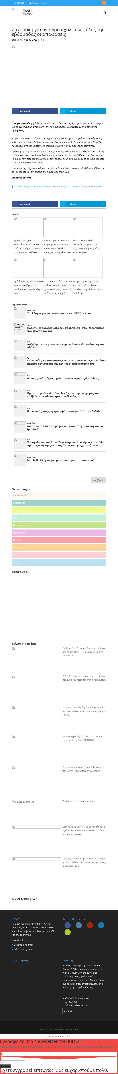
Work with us (20, 940)
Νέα (42, 39)
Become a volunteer (24, 944)
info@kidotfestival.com (76, 1005)
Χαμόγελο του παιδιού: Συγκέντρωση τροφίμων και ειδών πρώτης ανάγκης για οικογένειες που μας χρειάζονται (65, 444)
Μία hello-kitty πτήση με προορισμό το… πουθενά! (60, 460)
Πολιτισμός (19, 532)
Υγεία (29, 325)
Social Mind (72, 1029)
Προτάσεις (18, 547)
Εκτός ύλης (31, 310)
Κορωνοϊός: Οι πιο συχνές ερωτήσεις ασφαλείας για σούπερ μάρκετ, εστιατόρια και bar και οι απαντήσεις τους (66, 362)
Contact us (69, 1011)
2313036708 (71, 1001)
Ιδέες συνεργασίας (23, 949)
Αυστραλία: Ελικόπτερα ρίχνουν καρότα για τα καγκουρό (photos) (65, 427)
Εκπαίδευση (19, 502)
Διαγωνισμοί (19, 495)
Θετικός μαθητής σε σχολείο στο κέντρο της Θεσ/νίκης (63, 378)
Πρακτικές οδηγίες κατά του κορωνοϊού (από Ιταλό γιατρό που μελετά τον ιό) (65, 329)
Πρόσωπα (18, 540)
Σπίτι (15, 555)
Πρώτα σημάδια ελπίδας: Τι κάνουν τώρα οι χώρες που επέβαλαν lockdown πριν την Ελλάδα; (63, 395)
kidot (19, 39)
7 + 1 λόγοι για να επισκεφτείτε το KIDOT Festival (59, 313)
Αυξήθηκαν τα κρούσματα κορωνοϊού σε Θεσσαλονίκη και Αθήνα (65, 346)
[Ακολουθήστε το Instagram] (93, 3)
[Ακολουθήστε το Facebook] (87, 3)
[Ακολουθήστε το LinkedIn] (98, 3)
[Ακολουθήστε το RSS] (104, 3)
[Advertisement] (33, 615)
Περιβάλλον (19, 525)
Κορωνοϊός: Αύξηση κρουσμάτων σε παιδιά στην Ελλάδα (64, 411)
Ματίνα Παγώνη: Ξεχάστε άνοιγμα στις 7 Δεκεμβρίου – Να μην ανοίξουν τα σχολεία (59, 186)
